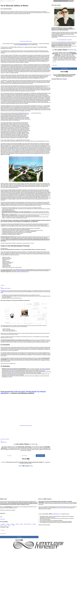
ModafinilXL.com (55, 214)
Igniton (53, 138)
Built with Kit (26, 459)
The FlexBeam (54, 153)
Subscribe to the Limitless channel (26, 41)
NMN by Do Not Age (55, 230)
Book (5, 442)
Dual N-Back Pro (55, 92)
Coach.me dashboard (21, 270)
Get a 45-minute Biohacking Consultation (64, 39)
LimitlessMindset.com (56, 513)
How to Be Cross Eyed (5, 439)
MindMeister (3, 290)
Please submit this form (63, 507)
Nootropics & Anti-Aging (59, 110)
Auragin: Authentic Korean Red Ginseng (59, 107)
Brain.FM (4, 291)
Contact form (2, 519)
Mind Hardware (58, 126)
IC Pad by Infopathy (55, 199)
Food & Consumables (59, 172)
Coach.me (2, 285)
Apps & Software (7, 288)
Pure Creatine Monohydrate (56, 184)
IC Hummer (54, 123)
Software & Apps (58, 95)
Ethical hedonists (43, 369)
